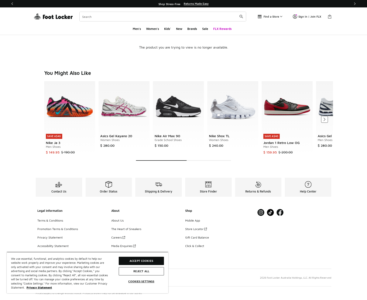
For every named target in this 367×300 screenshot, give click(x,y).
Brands (192, 29)
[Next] (355, 3)
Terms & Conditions (50, 220)
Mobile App (192, 220)
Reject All (141, 271)
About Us (117, 220)
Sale (205, 29)
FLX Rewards (222, 29)
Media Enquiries (121, 246)
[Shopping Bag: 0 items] (329, 17)
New (179, 29)
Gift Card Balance (197, 237)
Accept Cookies (141, 260)
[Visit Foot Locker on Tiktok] (270, 212)
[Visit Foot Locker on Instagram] (260, 212)
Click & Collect (194, 246)
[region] (183, 3)
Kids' (167, 29)
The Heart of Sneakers (126, 229)
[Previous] (12, 3)
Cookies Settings (141, 281)
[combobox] (163, 16)
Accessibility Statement (53, 246)
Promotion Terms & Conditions (57, 229)
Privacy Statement (50, 237)
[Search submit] (241, 16)
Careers (116, 237)
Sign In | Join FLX (309, 16)
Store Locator (194, 229)
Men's (137, 29)
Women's (152, 29)
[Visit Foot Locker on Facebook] (280, 212)
